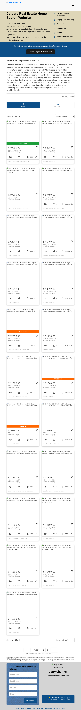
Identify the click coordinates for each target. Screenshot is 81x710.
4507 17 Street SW (14, 575)
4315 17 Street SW (14, 339)
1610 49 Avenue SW (49, 292)
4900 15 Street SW (14, 245)
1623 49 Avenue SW (14, 151)
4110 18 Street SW (14, 528)
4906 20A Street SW (49, 245)
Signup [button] (64, 96)
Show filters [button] (57, 106)
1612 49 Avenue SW (14, 292)
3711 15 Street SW (14, 198)
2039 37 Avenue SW (14, 622)
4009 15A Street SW (49, 575)
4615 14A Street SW (49, 386)
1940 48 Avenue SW (49, 339)
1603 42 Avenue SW (14, 433)
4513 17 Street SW (49, 481)
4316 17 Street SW (49, 528)
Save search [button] (23, 106)
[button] (58, 699)
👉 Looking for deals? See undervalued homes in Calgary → (59, 699)
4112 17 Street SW (49, 151)
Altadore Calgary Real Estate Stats (40, 52)
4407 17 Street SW (14, 386)
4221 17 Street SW (14, 481)
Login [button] (72, 96)
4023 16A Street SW (49, 198)
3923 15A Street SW (49, 433)
